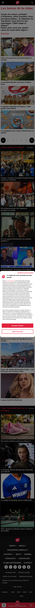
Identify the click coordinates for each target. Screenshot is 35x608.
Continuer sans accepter (25, 273)
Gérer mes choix (17, 332)
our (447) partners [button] (10, 281)
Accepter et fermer (17, 326)
